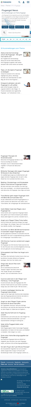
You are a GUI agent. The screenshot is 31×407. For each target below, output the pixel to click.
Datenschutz (14, 400)
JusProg (14, 395)
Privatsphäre (23, 400)
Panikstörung (20, 27)
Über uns (4, 364)
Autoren (10, 364)
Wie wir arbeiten (19, 364)
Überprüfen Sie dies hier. (23, 387)
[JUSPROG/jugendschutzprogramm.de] (7, 391)
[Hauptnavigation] (28, 2)
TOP (3, 39)
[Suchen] (4, 32)
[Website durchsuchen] (19, 2)
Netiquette (25, 362)
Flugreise (5, 27)
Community (10, 362)
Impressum (7, 400)
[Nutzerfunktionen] (23, 2)
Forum (3, 362)
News (2, 6)
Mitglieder (18, 362)
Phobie (12, 27)
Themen (8, 6)
